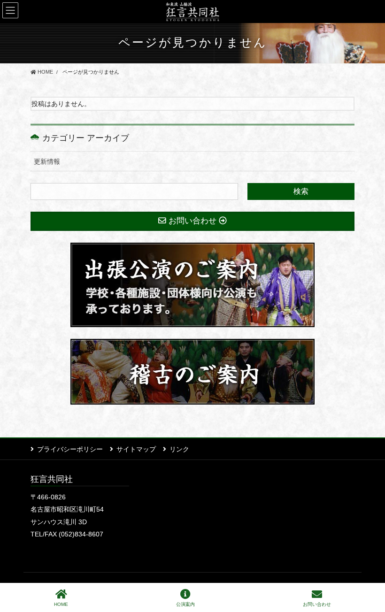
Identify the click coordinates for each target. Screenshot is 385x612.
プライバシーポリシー (70, 449)
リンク (179, 449)
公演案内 (185, 604)
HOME (61, 604)
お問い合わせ (317, 604)
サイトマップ (136, 449)
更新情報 (47, 161)
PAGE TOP (370, 569)
